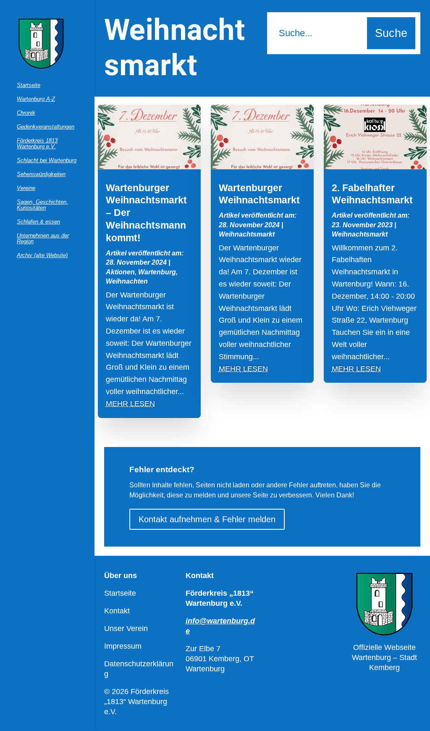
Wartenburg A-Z (36, 99)
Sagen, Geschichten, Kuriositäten (42, 205)
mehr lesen (130, 404)
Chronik (26, 113)
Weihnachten (127, 281)
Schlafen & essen (38, 222)
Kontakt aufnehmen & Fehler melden (207, 519)
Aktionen (120, 272)
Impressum (123, 646)
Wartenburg (157, 272)
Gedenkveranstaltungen (45, 127)
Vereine (26, 188)
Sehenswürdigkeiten (41, 174)
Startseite (28, 85)
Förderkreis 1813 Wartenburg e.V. (37, 144)
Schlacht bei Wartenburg (46, 160)
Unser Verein (126, 628)
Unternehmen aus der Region (43, 239)
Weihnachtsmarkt (247, 234)
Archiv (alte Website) (42, 255)
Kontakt (117, 611)
